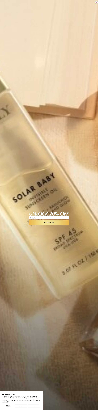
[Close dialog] (96, 2)
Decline (34, 406)
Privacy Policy (7, 401)
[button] (49, 222)
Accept (21, 406)
